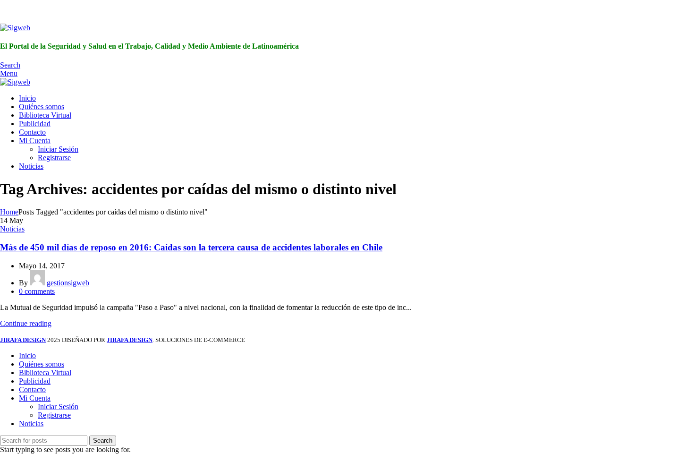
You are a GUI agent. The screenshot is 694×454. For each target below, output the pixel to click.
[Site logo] (15, 28)
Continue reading (25, 323)
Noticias (12, 229)
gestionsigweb (68, 283)
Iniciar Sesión (58, 149)
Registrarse (54, 158)
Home (9, 212)
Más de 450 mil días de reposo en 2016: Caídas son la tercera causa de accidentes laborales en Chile (191, 247)
